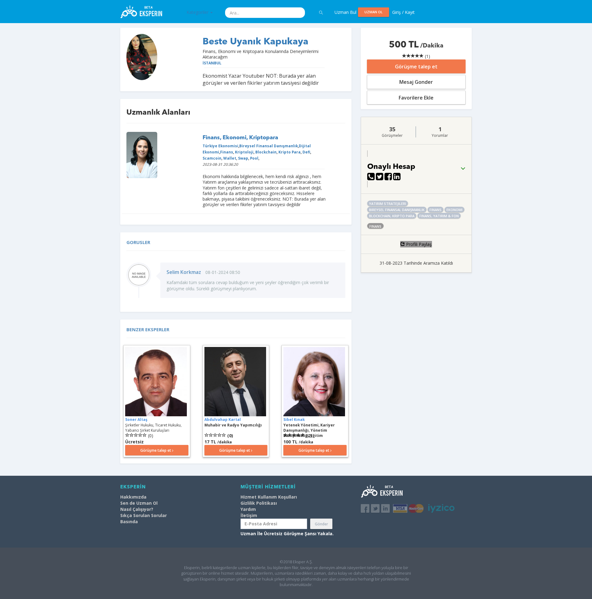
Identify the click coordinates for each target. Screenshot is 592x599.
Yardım (248, 509)
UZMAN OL (373, 12)
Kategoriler (198, 12)
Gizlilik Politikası (258, 503)
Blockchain (265, 151)
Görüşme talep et (416, 66)
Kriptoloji (243, 151)
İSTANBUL (212, 62)
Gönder (321, 524)
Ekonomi (454, 209)
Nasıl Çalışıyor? (136, 509)
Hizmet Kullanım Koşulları (268, 497)
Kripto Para (289, 151)
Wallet (229, 158)
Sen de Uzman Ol (139, 503)
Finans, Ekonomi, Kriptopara (240, 138)
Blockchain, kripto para (391, 216)
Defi (306, 151)
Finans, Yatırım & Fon (439, 216)
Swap (242, 158)
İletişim (248, 515)
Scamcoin (212, 158)
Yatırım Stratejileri (387, 203)
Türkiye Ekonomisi (220, 145)
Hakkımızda (133, 497)
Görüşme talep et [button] (156, 450)
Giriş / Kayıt (403, 12)
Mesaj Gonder (416, 82)
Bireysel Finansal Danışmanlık (268, 145)
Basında (129, 521)
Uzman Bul (345, 12)
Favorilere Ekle (416, 97)
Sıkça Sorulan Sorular (143, 515)
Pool (253, 158)
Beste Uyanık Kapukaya (255, 42)
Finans (226, 151)
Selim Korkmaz (183, 272)
